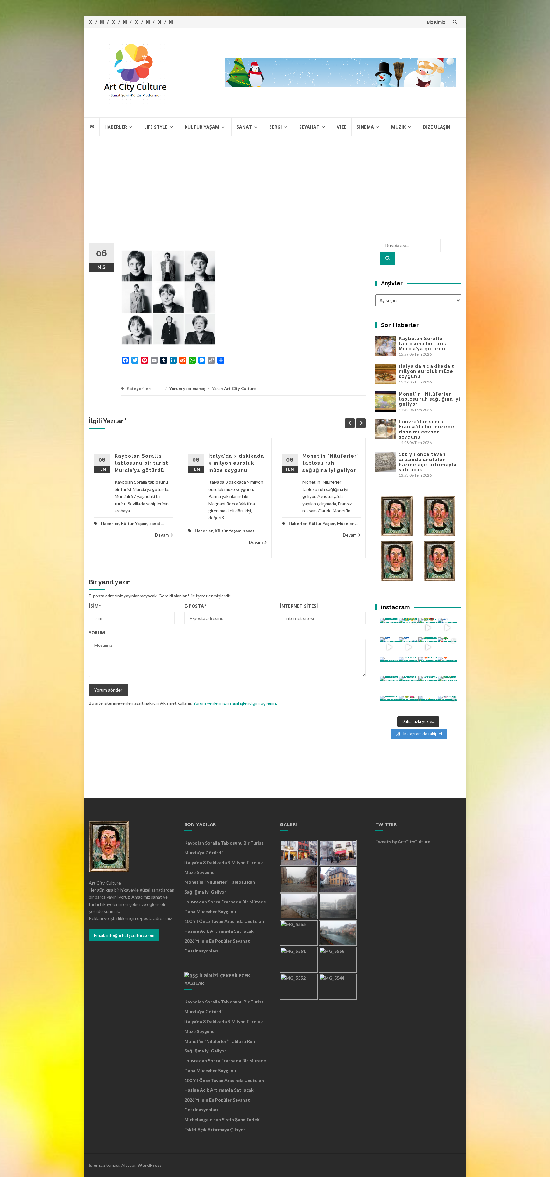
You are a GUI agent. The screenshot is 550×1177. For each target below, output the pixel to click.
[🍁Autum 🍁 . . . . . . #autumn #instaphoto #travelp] (428, 666)
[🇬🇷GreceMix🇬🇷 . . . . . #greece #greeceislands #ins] (447, 628)
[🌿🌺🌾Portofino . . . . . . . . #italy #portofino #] (408, 705)
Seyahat (309, 127)
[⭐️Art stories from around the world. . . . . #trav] (428, 647)
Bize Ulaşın (436, 127)
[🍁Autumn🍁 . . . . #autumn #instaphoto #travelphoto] (447, 666)
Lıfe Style (155, 127)
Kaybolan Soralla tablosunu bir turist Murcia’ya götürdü (141, 463)
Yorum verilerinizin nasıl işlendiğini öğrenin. (235, 703)
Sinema (365, 127)
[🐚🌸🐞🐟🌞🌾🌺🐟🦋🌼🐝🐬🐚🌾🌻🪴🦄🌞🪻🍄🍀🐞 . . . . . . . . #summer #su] (428, 628)
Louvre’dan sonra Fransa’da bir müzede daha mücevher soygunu (427, 429)
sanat (154, 523)
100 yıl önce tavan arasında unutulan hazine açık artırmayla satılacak (428, 462)
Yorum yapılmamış (187, 388)
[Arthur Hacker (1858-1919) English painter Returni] (389, 628)
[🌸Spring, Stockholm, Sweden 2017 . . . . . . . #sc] (447, 705)
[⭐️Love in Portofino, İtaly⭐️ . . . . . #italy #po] (428, 705)
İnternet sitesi (299, 606)
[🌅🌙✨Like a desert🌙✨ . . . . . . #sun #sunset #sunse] (408, 628)
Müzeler (345, 523)
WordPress (150, 1165)
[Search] (387, 258)
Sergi (275, 127)
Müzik (398, 127)
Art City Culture (240, 388)
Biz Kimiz (436, 22)
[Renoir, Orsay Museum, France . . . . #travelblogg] (428, 686)
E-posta (195, 606)
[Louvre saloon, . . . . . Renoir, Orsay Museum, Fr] (389, 686)
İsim (95, 606)
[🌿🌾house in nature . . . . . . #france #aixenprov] (447, 686)
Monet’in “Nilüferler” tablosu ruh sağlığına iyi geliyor (330, 463)
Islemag (97, 1165)
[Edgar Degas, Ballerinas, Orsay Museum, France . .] (408, 686)
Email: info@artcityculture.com (124, 935)
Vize (342, 127)
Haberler (115, 127)
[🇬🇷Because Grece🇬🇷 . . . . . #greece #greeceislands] (408, 647)
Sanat (244, 127)
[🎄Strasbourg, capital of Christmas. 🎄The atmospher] (447, 647)
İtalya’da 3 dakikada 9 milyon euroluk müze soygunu (236, 463)
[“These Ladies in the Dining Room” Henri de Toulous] (389, 666)
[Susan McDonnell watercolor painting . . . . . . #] (408, 666)
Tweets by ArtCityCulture (402, 841)
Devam (162, 535)
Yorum (97, 633)
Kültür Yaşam (202, 127)
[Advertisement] (275, 184)
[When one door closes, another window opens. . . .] (389, 705)
